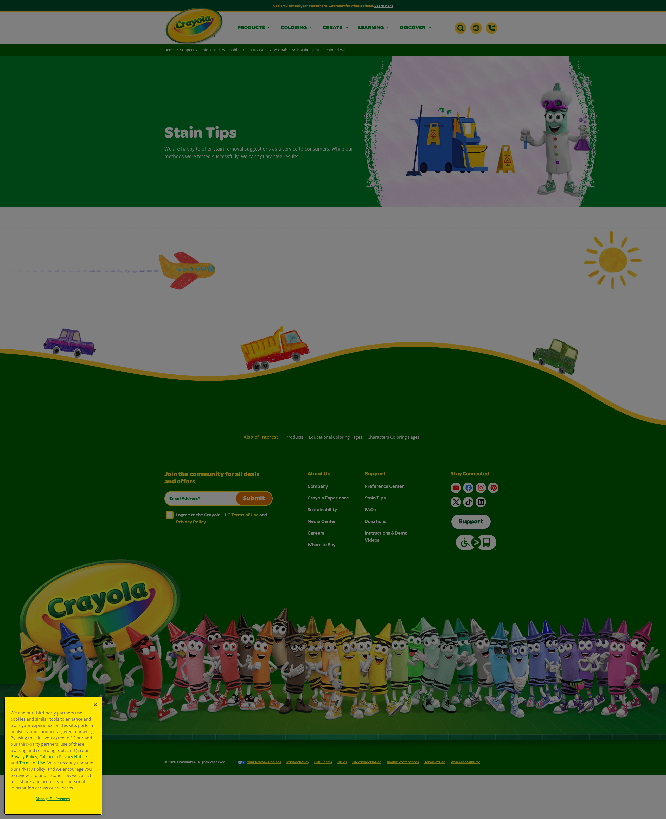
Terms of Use (32, 763)
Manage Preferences (53, 799)
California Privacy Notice (63, 756)
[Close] (95, 704)
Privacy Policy (24, 756)
